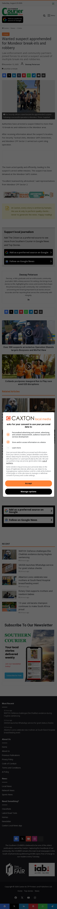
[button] (28, 448)
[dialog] (28, 454)
